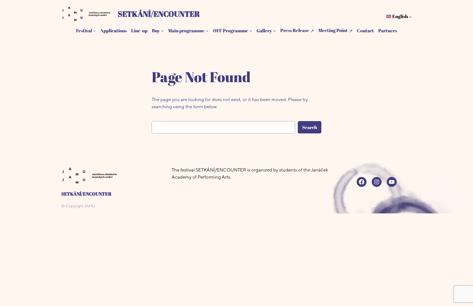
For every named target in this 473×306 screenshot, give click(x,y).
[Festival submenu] (94, 30)
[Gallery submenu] (274, 30)
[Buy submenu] (162, 30)
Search (309, 127)
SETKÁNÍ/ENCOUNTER (159, 13)
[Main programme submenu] (207, 30)
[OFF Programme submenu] (250, 30)
